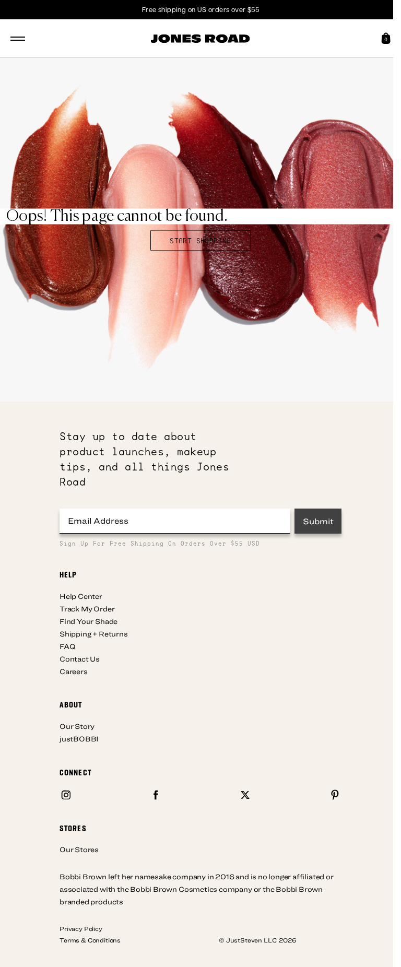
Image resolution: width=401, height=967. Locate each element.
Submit (318, 521)
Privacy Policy (81, 928)
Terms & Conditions (90, 940)
